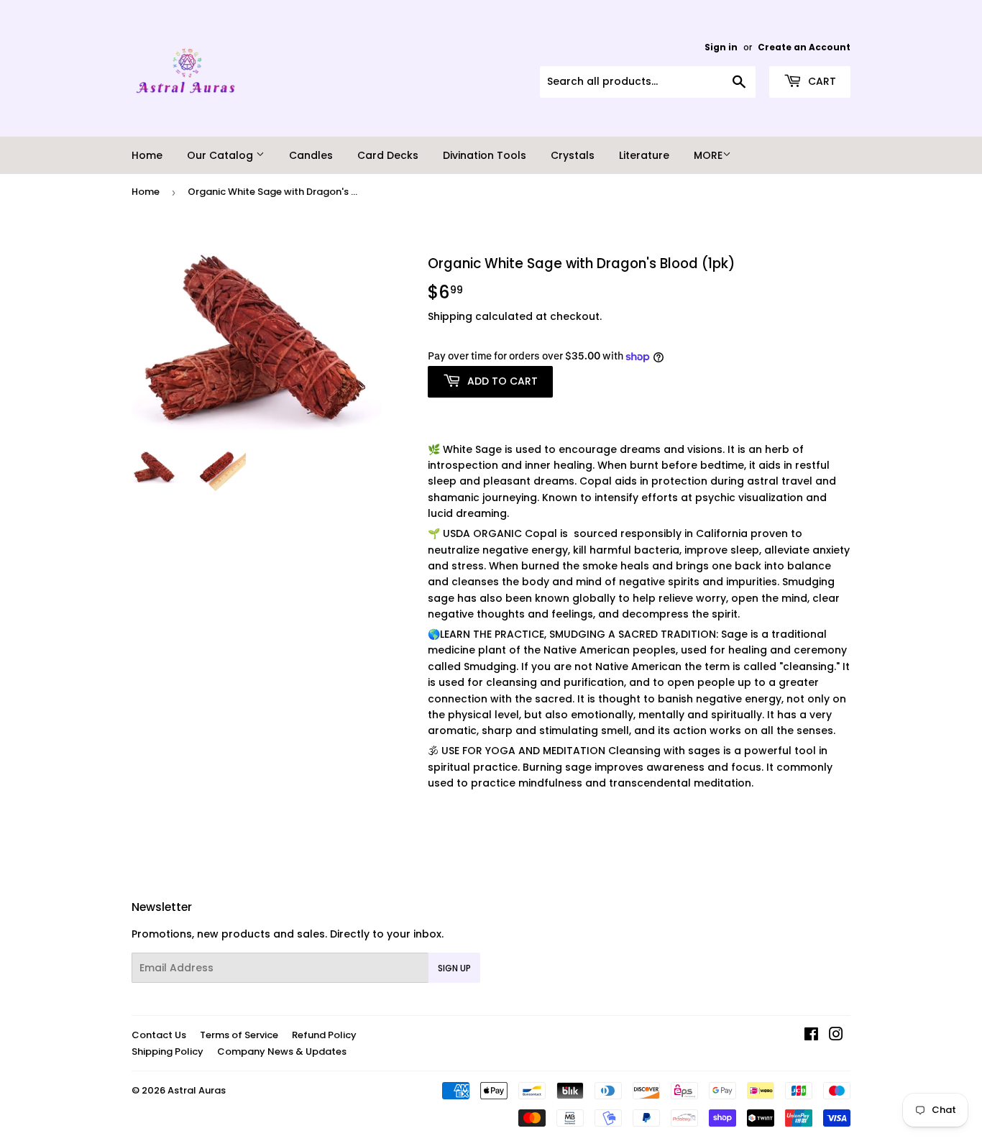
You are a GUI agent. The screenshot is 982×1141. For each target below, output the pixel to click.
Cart (820, 81)
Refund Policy (324, 1035)
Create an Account (804, 47)
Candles (311, 155)
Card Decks (387, 155)
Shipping (450, 316)
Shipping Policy (167, 1051)
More (708, 155)
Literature (644, 155)
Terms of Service (239, 1035)
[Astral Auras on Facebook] (811, 1036)
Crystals (573, 155)
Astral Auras (197, 1090)
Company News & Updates (282, 1051)
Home (147, 155)
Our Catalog (221, 155)
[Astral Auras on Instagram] (836, 1036)
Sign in (721, 47)
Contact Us (159, 1035)
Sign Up (454, 968)
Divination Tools (484, 155)
